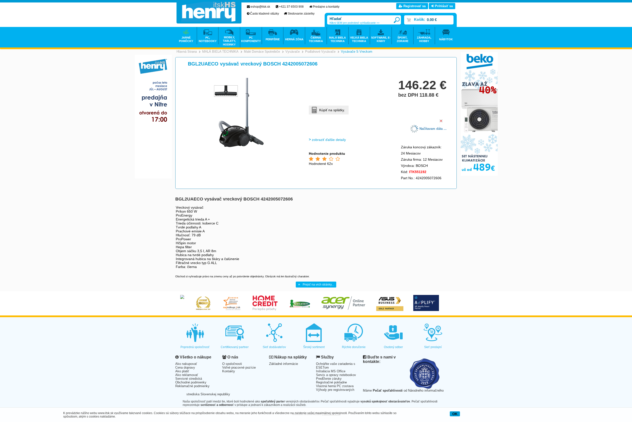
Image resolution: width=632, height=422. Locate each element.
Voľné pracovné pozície (239, 367)
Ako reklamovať (186, 375)
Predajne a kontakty (326, 6)
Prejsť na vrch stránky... (318, 284)
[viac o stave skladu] (441, 121)
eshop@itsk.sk (260, 6)
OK (454, 414)
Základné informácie (283, 364)
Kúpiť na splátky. (332, 110)
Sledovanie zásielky (301, 13)
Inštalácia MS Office (330, 371)
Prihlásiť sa (443, 6)
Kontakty (228, 371)
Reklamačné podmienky (192, 386)
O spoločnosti (232, 364)
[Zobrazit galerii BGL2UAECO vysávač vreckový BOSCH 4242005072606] (238, 146)
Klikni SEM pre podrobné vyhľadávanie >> (354, 22)
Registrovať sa (414, 6)
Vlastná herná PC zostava (335, 386)
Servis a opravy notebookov (336, 375)
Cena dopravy (185, 367)
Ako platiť (182, 371)
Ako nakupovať (186, 364)
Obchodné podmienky (190, 382)
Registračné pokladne (331, 382)
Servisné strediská (188, 378)
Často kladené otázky (264, 13)
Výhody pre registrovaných (335, 390)
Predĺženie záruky (329, 378)
